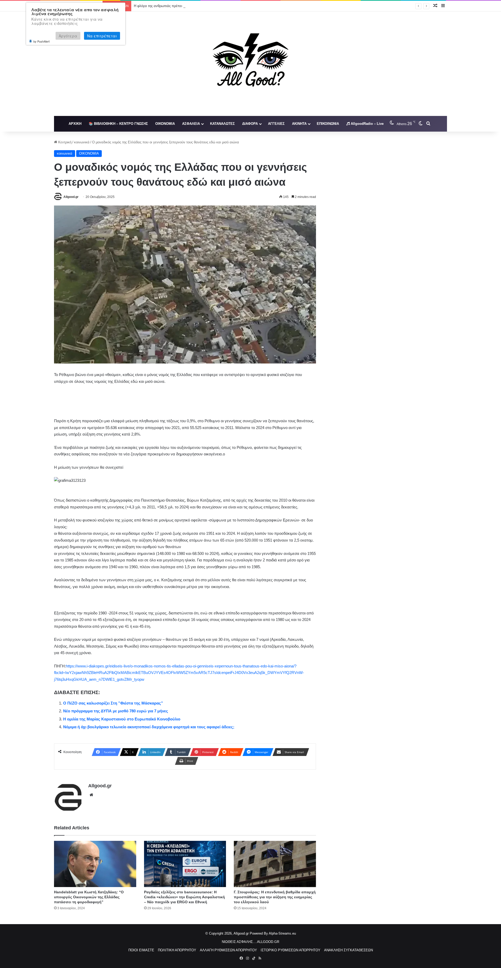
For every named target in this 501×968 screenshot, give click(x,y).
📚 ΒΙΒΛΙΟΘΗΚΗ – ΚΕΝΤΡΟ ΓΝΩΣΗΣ (118, 124)
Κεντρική (64, 142)
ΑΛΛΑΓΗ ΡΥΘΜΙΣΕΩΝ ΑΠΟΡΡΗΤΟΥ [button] (228, 950)
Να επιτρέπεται (102, 35)
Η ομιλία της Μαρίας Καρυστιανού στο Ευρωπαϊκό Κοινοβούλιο (121, 719)
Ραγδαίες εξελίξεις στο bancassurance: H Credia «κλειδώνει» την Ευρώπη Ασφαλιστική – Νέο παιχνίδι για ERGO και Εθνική (184, 897)
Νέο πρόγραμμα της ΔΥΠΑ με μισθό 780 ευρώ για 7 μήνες (115, 711)
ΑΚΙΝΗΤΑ (299, 124)
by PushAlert (41, 41)
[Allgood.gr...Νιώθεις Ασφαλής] (250, 63)
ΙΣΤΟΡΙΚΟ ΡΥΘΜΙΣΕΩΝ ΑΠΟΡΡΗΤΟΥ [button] (290, 950)
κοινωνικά (82, 142)
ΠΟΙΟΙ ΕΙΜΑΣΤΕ (141, 950)
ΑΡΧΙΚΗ (75, 124)
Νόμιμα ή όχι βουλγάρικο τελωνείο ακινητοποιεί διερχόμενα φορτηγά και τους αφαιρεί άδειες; (148, 727)
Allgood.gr (71, 197)
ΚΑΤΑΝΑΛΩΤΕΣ (222, 124)
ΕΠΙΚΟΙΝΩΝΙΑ (328, 124)
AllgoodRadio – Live (367, 124)
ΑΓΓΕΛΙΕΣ (276, 124)
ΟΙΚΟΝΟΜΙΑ (165, 124)
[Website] (91, 795)
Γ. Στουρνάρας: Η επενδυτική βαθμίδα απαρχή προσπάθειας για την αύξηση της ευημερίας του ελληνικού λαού (275, 897)
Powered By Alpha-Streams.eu (273, 933)
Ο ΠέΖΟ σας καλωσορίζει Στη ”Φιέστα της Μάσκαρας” (113, 703)
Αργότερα (68, 35)
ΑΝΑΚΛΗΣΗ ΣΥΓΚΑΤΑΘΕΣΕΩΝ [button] (348, 950)
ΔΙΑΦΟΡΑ (250, 124)
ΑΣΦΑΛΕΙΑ (191, 124)
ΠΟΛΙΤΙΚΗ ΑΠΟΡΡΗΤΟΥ (177, 950)
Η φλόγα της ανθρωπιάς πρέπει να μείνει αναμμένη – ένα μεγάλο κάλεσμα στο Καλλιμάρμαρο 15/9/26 (212, 6)
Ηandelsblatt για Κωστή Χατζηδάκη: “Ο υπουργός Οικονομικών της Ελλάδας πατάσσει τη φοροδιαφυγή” (89, 897)
